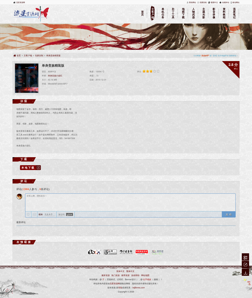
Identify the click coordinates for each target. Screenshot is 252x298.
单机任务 (163, 13)
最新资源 (106, 275)
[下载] (245, 272)
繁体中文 (130, 271)
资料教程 (224, 13)
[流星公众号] (141, 254)
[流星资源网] (31, 21)
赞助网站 (192, 2)
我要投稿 (203, 2)
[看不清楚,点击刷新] (69, 214)
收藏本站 (225, 2)
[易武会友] (126, 254)
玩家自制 (39, 55)
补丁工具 (173, 13)
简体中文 (120, 271)
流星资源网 (20, 2)
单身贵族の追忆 (55, 75)
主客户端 (152, 13)
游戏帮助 (135, 275)
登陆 (120, 287)
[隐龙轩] (110, 254)
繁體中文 (214, 2)
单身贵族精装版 (53, 55)
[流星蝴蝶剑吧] (94, 254)
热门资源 (115, 275)
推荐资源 (125, 275)
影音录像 (214, 13)
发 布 (229, 214)
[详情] (245, 257)
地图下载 (183, 13)
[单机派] (157, 254)
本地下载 (28, 167)
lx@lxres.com (138, 287)
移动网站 (235, 2)
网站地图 (145, 275)
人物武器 (193, 13)
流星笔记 (234, 13)
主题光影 (203, 13)
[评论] (245, 264)
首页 (142, 13)
